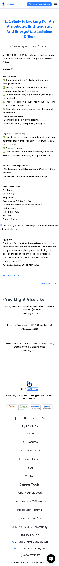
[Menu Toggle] (55, 4)
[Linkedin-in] (34, 418)
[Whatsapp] (43, 418)
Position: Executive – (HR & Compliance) (29, 325)
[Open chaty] (51, 559)
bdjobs (45, 46)
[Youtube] (25, 418)
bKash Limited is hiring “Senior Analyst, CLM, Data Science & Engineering (29, 345)
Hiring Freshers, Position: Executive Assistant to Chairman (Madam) (29, 308)
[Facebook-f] (16, 418)
